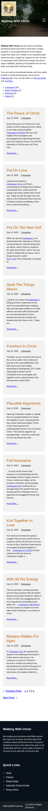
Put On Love (17, 170)
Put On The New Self (24, 227)
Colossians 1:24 (16, 652)
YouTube (9, 81)
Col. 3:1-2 (11, 259)
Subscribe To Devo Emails (17, 785)
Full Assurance (19, 460)
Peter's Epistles (11, 90)
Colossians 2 (34, 300)
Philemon (9, 93)
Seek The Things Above (20, 287)
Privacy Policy (12, 790)
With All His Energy (22, 579)
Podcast (4, 78)
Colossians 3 (28, 238)
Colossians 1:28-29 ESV (29, 605)
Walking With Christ (15, 21)
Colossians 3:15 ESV (16, 133)
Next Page (10, 697)
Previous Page (12, 691)
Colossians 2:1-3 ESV (22, 550)
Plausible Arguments (24, 403)
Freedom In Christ (21, 346)
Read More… (12, 153)
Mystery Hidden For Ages (23, 638)
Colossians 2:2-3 (14, 486)
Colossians (10, 87)
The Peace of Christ (23, 113)
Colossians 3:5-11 (14, 184)
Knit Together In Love (19, 523)
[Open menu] (44, 20)
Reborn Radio (12, 781)
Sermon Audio (40, 78)
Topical (8, 96)
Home (8, 773)
